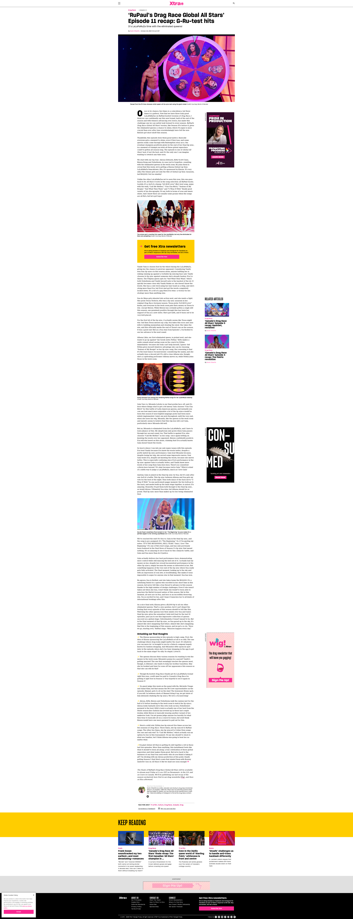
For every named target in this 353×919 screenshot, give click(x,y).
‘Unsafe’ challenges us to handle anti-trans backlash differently (221, 853)
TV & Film (154, 805)
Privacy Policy (136, 906)
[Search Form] (234, 3)
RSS (234, 917)
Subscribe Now (161, 257)
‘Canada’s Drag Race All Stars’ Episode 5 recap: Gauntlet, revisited (216, 324)
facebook (216, 917)
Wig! (183, 777)
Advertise (153, 904)
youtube (222, 917)
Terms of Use (136, 909)
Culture (160, 805)
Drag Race (132, 10)
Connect (172, 898)
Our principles (136, 900)
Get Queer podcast (176, 906)
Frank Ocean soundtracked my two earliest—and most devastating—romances (131, 855)
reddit (231, 917)
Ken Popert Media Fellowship (179, 904)
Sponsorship (154, 906)
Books (211, 848)
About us (135, 898)
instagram (225, 917)
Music (120, 848)
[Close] (34, 895)
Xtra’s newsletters (175, 900)
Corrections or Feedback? (146, 809)
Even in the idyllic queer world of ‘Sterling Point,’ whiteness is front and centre (191, 855)
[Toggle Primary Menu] (119, 3)
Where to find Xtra (176, 902)
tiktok (228, 917)
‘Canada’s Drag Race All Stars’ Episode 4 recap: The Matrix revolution (216, 356)
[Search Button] (234, 3)
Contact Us (154, 898)
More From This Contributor (154, 786)
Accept (18, 912)
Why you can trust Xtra (168, 809)
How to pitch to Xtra (157, 902)
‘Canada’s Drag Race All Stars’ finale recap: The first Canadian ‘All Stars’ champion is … (161, 855)
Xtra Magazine (176, 3)
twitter (219, 917)
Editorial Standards (138, 904)
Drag (181, 805)
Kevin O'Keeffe (134, 31)
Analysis (176, 805)
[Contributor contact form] (148, 796)
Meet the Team (155, 900)
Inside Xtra (135, 902)
